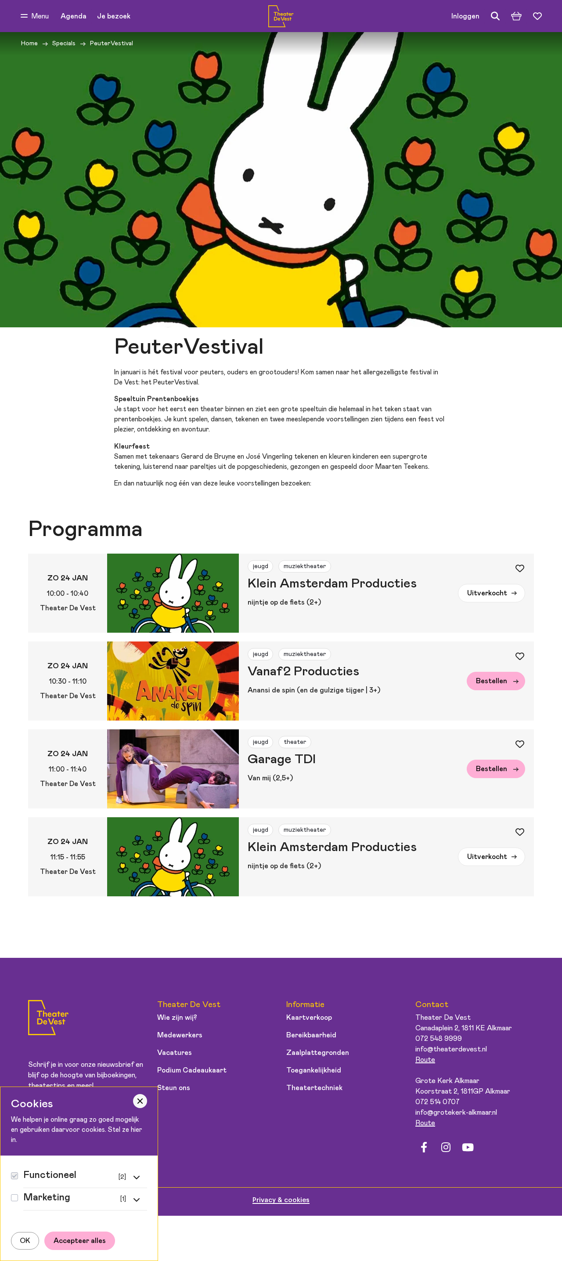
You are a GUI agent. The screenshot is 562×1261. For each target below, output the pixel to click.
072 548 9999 (438, 1038)
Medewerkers (179, 1035)
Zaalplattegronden (317, 1052)
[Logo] (48, 1019)
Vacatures (174, 1052)
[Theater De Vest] (280, 16)
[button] (34, 16)
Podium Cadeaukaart (192, 1070)
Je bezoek (113, 16)
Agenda (73, 16)
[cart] (516, 16)
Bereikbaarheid (311, 1035)
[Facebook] (423, 1147)
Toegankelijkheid (313, 1070)
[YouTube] (467, 1147)
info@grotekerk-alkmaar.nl (456, 1112)
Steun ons (173, 1087)
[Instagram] (445, 1147)
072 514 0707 (437, 1101)
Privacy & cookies (281, 1200)
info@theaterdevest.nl (451, 1049)
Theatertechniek (314, 1087)
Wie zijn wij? (177, 1017)
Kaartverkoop (309, 1017)
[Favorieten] (537, 16)
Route (425, 1059)
